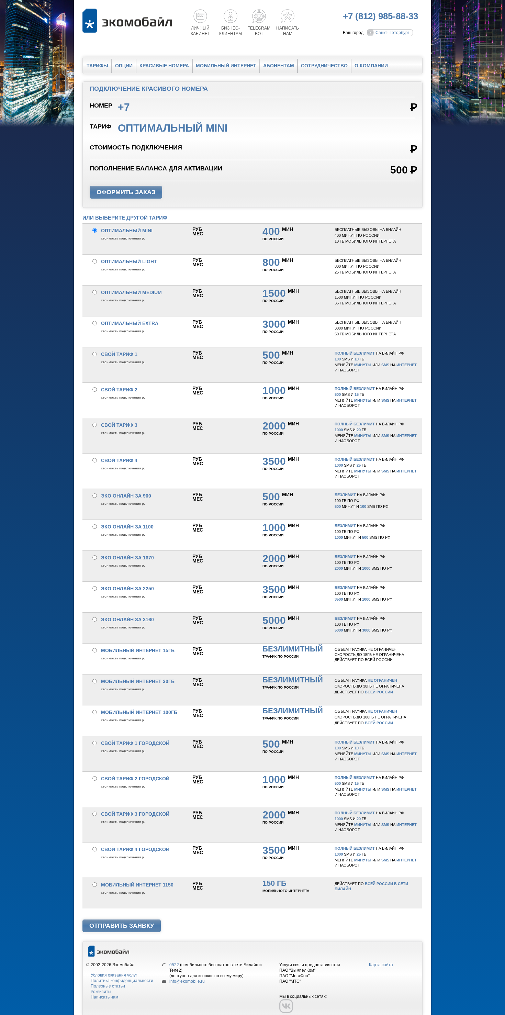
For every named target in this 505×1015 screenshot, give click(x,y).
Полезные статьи (108, 986)
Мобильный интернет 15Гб (138, 650)
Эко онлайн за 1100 (127, 526)
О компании (371, 65)
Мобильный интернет (226, 65)
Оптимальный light (129, 261)
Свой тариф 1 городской (135, 743)
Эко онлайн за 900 (126, 496)
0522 (174, 964)
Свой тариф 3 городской (135, 814)
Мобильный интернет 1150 (137, 885)
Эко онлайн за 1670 (127, 557)
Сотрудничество (324, 65)
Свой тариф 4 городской (135, 849)
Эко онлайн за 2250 (127, 588)
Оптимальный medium (131, 292)
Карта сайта (381, 964)
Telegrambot (259, 31)
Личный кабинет (200, 31)
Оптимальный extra (129, 323)
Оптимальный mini (127, 230)
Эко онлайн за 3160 (127, 619)
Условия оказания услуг (114, 975)
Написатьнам (287, 31)
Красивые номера (164, 65)
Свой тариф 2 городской (135, 778)
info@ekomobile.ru (187, 981)
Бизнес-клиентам (230, 31)
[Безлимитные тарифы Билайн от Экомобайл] (128, 21)
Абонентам (278, 65)
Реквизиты (101, 991)
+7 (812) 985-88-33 (380, 16)
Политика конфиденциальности (122, 980)
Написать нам (104, 997)
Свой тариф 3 (119, 425)
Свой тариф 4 (119, 460)
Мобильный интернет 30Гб (138, 681)
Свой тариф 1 (119, 354)
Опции (124, 65)
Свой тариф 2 (119, 389)
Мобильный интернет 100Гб (139, 712)
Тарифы (97, 65)
